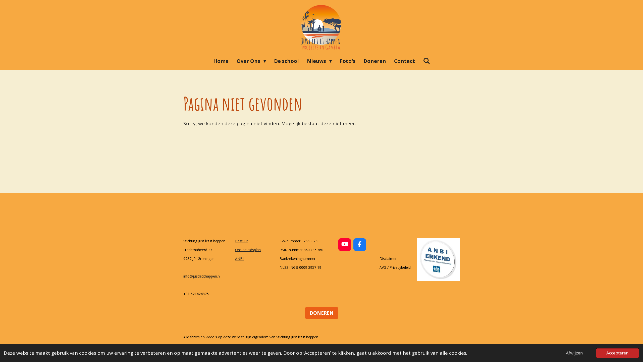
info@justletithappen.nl (202, 276)
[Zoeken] (426, 61)
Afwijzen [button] (574, 353)
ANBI (239, 258)
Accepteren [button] (617, 353)
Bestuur (241, 241)
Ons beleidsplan (248, 249)
